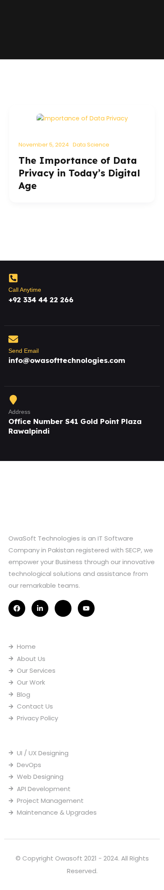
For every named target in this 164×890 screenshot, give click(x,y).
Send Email (23, 350)
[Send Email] (13, 339)
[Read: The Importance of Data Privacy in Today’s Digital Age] (82, 118)
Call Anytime (24, 289)
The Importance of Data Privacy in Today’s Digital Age (79, 173)
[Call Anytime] (13, 278)
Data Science (91, 145)
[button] (150, 29)
